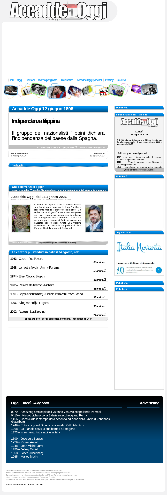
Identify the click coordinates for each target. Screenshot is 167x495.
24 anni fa (98, 315)
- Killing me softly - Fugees (29, 303)
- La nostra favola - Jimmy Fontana (34, 267)
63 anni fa (98, 262)
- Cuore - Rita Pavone (26, 258)
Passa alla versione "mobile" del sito (24, 484)
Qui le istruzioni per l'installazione (139, 170)
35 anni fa (98, 297)
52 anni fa (98, 279)
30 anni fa (98, 306)
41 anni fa (98, 288)
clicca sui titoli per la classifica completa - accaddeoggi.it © (58, 318)
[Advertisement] (83, 48)
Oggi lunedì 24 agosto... (31, 403)
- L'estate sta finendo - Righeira (32, 285)
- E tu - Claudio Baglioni (27, 276)
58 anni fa (98, 271)
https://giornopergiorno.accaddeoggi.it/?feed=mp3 (58, 242)
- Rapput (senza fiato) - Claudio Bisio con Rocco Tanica (46, 294)
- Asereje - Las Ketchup (27, 311)
